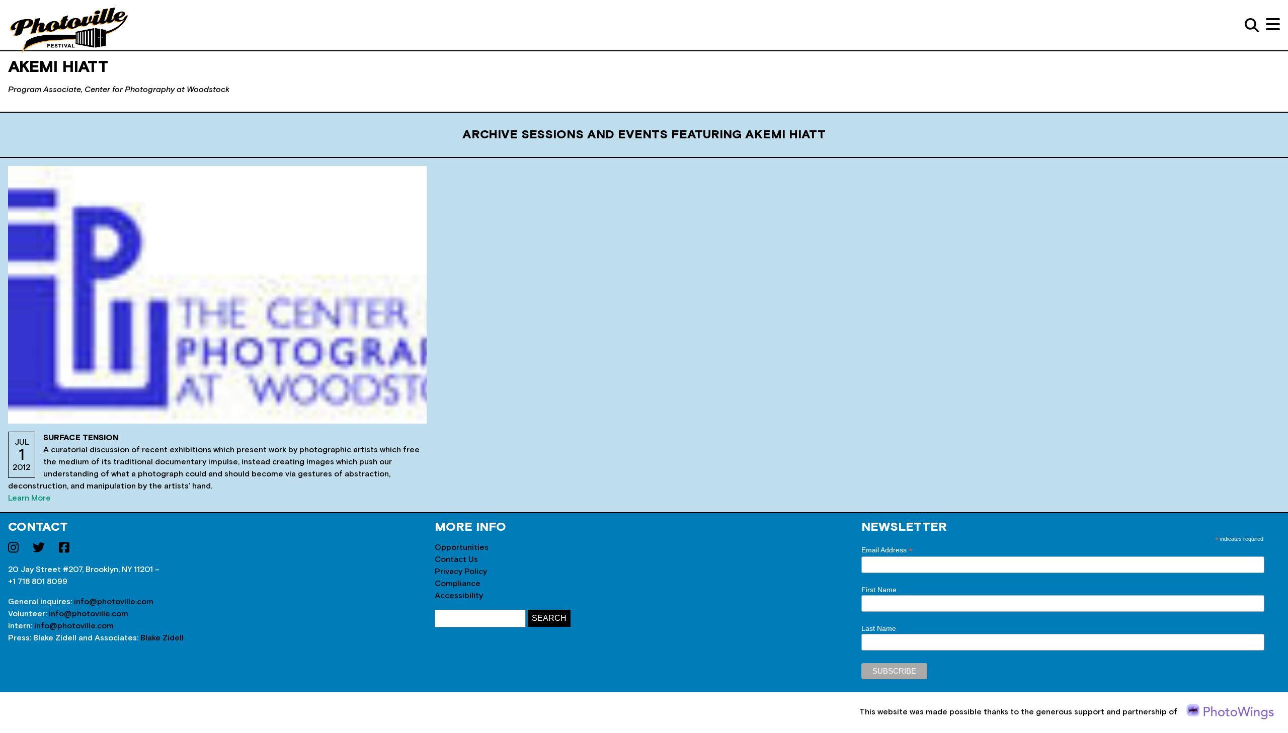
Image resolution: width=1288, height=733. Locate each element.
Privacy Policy (461, 571)
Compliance (457, 584)
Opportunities (462, 547)
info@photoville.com (113, 602)
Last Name (878, 628)
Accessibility (459, 596)
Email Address (887, 550)
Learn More (29, 498)
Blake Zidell (162, 638)
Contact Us (456, 559)
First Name (879, 590)
